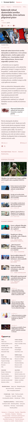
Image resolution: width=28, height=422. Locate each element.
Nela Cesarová (19, 251)
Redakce (13, 414)
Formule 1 (3, 365)
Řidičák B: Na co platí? (20, 378)
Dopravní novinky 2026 (20, 376)
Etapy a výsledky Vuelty (20, 344)
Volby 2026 (3, 341)
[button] (14, 36)
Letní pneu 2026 (18, 372)
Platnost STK (18, 382)
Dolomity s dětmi (5, 382)
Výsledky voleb (4, 346)
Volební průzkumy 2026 (6, 344)
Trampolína (8, 396)
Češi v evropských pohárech (13, 390)
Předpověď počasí (21, 386)
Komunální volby (5, 352)
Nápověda (23, 412)
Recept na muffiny (19, 359)
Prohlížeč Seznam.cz (8, 419)
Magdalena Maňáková (16, 240)
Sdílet (10, 25)
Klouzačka (19, 396)
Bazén (13, 394)
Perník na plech (18, 367)
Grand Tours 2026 (19, 352)
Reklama (19, 414)
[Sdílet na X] (5, 146)
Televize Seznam (19, 419)
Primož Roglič (18, 350)
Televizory (12, 406)
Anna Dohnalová (20, 272)
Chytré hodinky (19, 406)
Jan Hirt (16, 346)
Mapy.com (13, 386)
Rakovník (14, 151)
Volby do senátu (5, 350)
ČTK (2, 20)
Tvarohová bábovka (19, 363)
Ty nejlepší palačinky (19, 357)
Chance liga (4, 357)
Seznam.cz (19, 2)
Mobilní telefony (19, 402)
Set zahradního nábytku (7, 398)
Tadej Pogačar (18, 348)
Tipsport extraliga (5, 361)
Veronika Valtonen (15, 261)
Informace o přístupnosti (18, 416)
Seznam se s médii (9, 421)
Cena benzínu (18, 388)
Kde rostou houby (10, 388)
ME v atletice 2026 (5, 363)
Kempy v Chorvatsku (6, 372)
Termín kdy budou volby (6, 348)
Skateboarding (4, 154)
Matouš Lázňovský (15, 282)
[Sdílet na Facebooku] (2, 146)
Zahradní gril (17, 398)
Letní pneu (22, 404)
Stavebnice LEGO (6, 404)
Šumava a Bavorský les (6, 376)
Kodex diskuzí (19, 421)
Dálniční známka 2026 (20, 374)
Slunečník (14, 396)
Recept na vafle (18, 365)
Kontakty (7, 414)
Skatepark (20, 151)
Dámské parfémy (15, 404)
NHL (2, 367)
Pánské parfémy (13, 408)
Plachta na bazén (19, 394)
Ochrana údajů (6, 416)
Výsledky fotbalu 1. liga (6, 359)
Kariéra (17, 412)
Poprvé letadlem (5, 374)
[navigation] (2, 2)
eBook (4, 25)
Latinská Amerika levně (6, 380)
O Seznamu (11, 412)
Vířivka (23, 398)
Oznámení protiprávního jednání (14, 418)
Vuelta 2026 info (18, 341)
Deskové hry (7, 406)
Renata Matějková (17, 241)
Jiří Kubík (17, 230)
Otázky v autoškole (19, 380)
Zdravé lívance (18, 361)
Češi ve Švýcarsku (5, 378)
